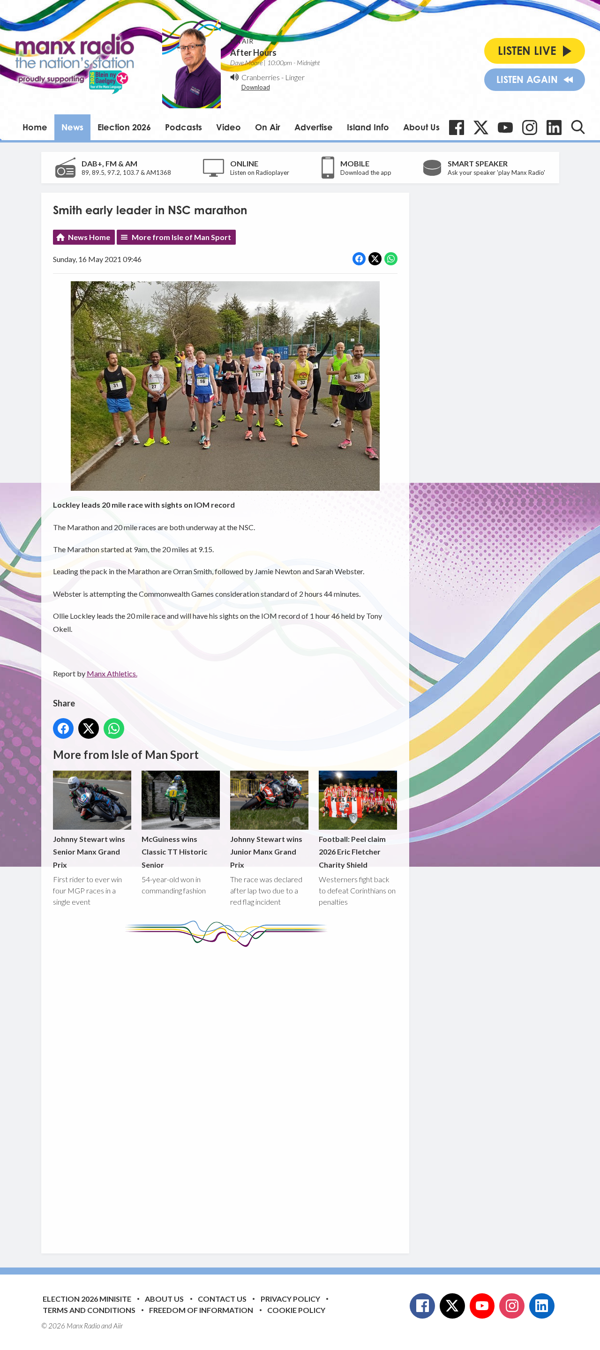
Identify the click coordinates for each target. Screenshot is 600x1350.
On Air (267, 127)
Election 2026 (124, 127)
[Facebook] (456, 127)
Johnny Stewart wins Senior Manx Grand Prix (89, 851)
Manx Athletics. (112, 673)
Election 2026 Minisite (87, 1298)
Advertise (313, 127)
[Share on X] (375, 258)
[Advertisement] (229, 1093)
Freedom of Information (201, 1309)
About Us (421, 127)
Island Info (368, 127)
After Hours (253, 52)
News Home (89, 236)
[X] (480, 127)
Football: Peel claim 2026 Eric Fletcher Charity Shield (352, 851)
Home (34, 127)
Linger (295, 77)
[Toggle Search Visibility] (578, 127)
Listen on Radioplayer (259, 172)
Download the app (365, 172)
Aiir (118, 1325)
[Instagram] (529, 127)
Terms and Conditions (89, 1309)
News (72, 127)
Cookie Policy (296, 1309)
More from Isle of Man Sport (181, 236)
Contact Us (222, 1298)
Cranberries (260, 77)
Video (228, 127)
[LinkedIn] (554, 127)
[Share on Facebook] (359, 258)
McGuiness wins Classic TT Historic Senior (174, 851)
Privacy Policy (290, 1298)
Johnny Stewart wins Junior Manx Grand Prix (266, 851)
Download (255, 87)
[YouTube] (505, 127)
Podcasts (183, 127)
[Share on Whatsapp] (391, 258)
